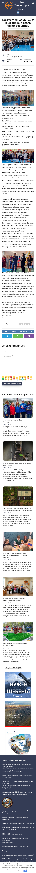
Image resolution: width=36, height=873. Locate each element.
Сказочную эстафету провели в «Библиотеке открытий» (14, 599)
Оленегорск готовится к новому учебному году (15, 644)
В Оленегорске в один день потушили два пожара (17, 464)
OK (25, 871)
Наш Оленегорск (21, 4)
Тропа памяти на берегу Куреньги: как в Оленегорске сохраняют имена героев (17, 509)
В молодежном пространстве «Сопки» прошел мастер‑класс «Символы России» (17, 555)
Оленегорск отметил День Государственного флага (12, 421)
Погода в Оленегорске (13, 668)
